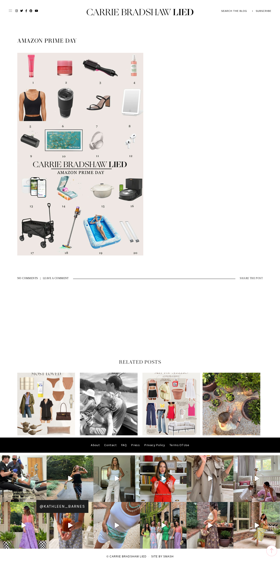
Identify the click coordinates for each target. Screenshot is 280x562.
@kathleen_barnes (62, 506)
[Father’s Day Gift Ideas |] (109, 434)
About (95, 445)
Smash (168, 556)
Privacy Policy (154, 445)
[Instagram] (42, 498)
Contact (110, 445)
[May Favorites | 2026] (171, 434)
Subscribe (263, 11)
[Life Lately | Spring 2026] (231, 434)
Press (135, 445)
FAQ (124, 445)
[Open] (23, 478)
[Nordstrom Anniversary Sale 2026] (46, 434)
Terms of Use (179, 445)
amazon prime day (47, 41)
